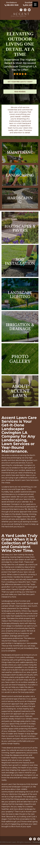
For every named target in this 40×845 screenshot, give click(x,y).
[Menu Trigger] (35, 4)
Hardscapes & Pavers (20, 228)
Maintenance (20, 154)
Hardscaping (20, 200)
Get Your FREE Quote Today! (20, 82)
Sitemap (36, 842)
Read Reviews (20, 91)
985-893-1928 (12, 5)
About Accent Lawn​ (20, 390)
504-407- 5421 (31, 5)
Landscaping (20, 175)
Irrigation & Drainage (20, 326)
